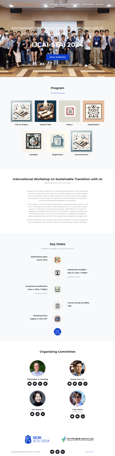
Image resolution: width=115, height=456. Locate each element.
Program (54, 4)
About (45, 4)
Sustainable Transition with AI (25, 4)
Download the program (57, 93)
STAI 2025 (99, 4)
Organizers (75, 4)
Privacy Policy (89, 452)
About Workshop (57, 57)
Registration (87, 4)
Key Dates (64, 4)
